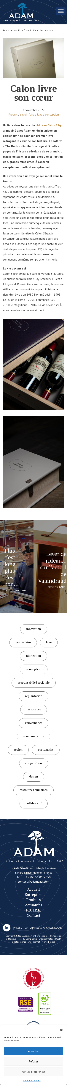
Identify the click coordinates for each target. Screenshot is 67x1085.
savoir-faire (27, 114)
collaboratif (34, 803)
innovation (33, 629)
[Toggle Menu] (61, 11)
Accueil (33, 889)
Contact (33, 915)
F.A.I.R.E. (33, 910)
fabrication (33, 656)
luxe (39, 114)
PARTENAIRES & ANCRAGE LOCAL (43, 927)
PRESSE (17, 927)
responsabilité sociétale (34, 682)
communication (33, 736)
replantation (33, 696)
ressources (33, 709)
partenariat (45, 749)
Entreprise (33, 894)
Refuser (33, 1061)
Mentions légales (32, 1080)
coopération (33, 763)
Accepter (33, 1051)
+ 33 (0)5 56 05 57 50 (37, 877)
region (18, 749)
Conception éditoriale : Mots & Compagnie (34, 937)
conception (52, 114)
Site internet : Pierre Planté (41, 941)
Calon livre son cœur (21, 12)
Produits (33, 899)
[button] (61, 1030)
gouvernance (33, 723)
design (33, 776)
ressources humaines (33, 790)
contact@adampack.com (33, 881)
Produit (12, 114)
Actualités (33, 904)
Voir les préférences (33, 1071)
